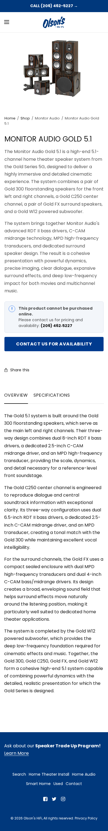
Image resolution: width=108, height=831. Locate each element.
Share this (19, 370)
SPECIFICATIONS (52, 395)
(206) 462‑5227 (56, 325)
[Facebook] (45, 799)
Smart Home (38, 783)
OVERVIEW (16, 395)
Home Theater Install (49, 774)
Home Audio (84, 774)
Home (10, 118)
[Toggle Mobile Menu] (10, 22)
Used (58, 783)
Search (19, 774)
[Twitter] (54, 799)
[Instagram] (62, 799)
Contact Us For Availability (54, 344)
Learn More (16, 753)
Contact (74, 783)
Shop (25, 118)
